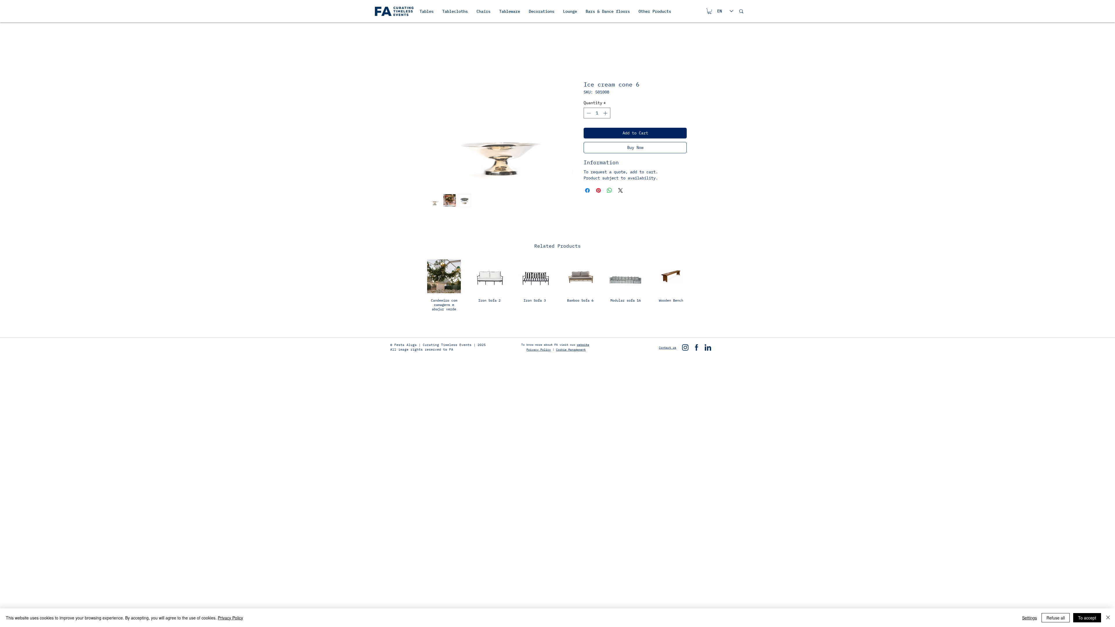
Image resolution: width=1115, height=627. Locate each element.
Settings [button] (1029, 618)
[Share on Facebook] (587, 190)
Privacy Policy (538, 350)
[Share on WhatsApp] (609, 190)
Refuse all (1055, 618)
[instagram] (685, 347)
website (583, 345)
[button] (709, 11)
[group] (557, 292)
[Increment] (605, 113)
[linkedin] (708, 347)
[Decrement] (588, 113)
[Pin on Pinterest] (598, 190)
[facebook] (696, 347)
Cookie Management (571, 350)
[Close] (1108, 617)
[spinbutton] (597, 113)
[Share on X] (620, 190)
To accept (1087, 618)
